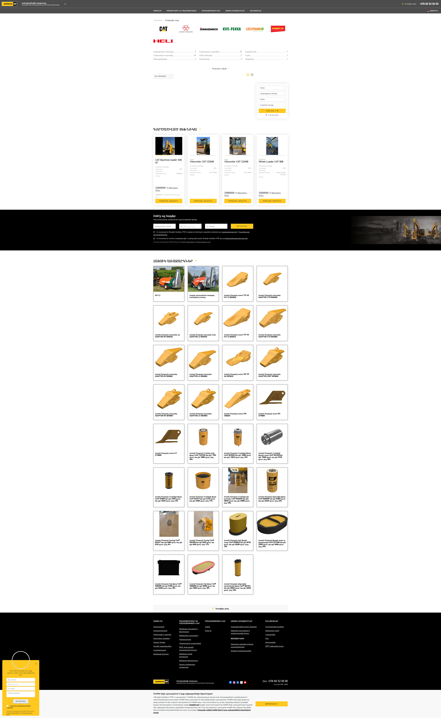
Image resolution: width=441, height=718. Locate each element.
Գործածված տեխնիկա (161, 638)
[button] (163, 77)
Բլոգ (267, 638)
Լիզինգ (207, 627)
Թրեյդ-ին (208, 631)
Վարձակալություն (159, 650)
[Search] (65, 4)
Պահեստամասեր (185, 639)
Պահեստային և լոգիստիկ (162, 635)
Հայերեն (434, 11)
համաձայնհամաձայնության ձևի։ (236, 238)
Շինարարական (158, 627)
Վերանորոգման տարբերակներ (190, 643)
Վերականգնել (273, 115)
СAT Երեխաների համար (274, 646)
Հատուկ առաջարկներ (235, 11)
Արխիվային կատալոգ (161, 654)
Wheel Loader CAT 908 (271, 161)
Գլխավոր (158, 20)
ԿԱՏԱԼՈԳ (157, 11)
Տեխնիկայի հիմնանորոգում (188, 661)
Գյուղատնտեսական (160, 631)
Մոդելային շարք (172, 20)
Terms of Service (202, 242)
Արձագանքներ (270, 642)
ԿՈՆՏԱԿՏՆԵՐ (256, 11)
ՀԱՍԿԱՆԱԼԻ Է (271, 704)
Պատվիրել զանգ (410, 4)
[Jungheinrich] (272, 103)
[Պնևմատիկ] (272, 108)
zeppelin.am (194, 705)
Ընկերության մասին (272, 631)
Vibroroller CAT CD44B (236, 161)
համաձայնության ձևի (229, 232)
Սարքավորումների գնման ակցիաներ (244, 627)
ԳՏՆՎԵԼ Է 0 (272, 111)
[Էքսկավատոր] (272, 97)
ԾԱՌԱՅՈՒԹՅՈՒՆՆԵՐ (211, 11)
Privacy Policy (190, 242)
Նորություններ (270, 635)
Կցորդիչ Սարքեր (159, 642)
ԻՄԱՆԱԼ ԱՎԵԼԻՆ (169, 201)
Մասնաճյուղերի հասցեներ (274, 627)
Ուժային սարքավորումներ (162, 646)
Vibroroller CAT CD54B (202, 161)
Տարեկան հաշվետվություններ (241, 651)
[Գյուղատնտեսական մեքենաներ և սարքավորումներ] (272, 91)
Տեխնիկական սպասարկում (188, 636)
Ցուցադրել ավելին (219, 68)
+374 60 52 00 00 (429, 3)
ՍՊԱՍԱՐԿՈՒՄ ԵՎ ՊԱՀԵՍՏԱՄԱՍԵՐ (182, 11)
